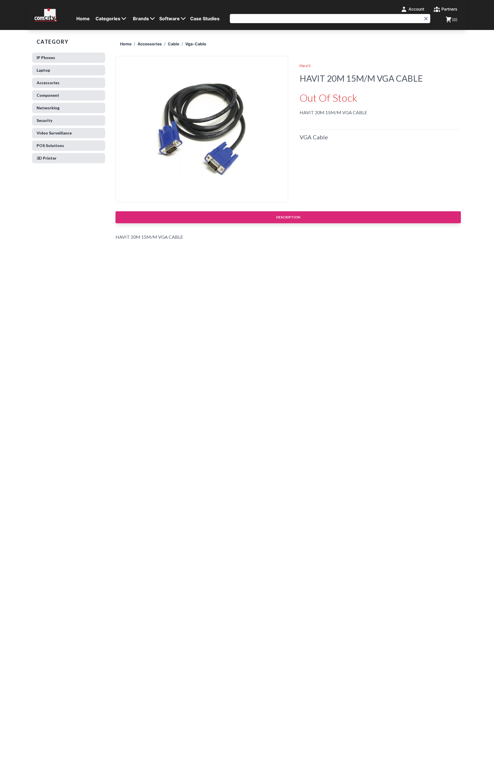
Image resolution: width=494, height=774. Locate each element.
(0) (454, 19)
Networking (48, 107)
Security (44, 120)
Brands (141, 18)
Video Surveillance (54, 132)
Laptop (43, 70)
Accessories (48, 82)
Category (52, 42)
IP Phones (46, 57)
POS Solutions (50, 145)
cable (173, 43)
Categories (107, 18)
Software (169, 18)
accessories (150, 43)
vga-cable (195, 43)
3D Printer (47, 158)
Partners (448, 9)
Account (415, 9)
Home (83, 18)
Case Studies (205, 18)
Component (48, 95)
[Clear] (426, 18)
